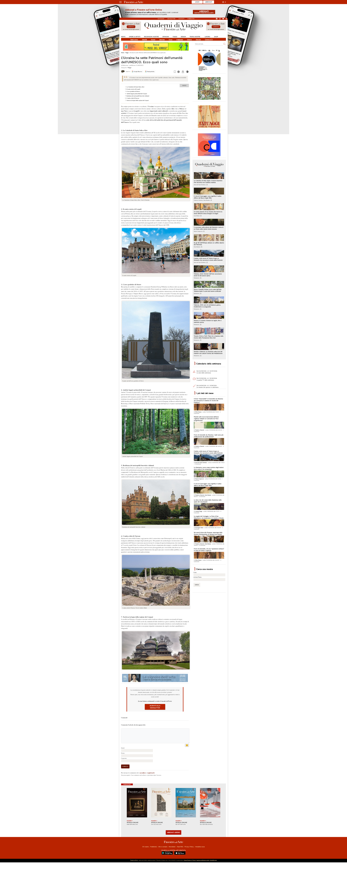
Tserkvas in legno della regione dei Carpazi (138, 100)
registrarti (150, 773)
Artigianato (179, 39)
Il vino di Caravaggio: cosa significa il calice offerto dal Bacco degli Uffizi (207, 197)
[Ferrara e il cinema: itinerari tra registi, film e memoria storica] (209, 315)
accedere (143, 773)
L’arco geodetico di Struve (133, 91)
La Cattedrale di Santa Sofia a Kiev (135, 87)
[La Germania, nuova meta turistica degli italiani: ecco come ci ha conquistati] (209, 474)
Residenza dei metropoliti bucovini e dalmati (138, 96)
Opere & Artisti (134, 37)
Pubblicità (191, 19)
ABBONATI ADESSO (173, 832)
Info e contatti (162, 847)
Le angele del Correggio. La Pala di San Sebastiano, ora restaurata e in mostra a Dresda (209, 517)
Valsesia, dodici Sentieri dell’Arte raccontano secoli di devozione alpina (208, 275)
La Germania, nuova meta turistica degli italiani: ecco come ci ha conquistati (209, 468)
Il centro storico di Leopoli (133, 89)
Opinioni (165, 37)
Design (183, 37)
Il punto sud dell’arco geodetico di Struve (133, 381)
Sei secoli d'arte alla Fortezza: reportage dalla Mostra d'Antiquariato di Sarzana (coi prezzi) (208, 533)
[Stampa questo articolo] (178, 72)
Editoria (189, 39)
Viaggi (175, 37)
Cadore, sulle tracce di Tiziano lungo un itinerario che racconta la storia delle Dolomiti (208, 259)
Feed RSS (180, 847)
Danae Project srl (188, 860)
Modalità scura (200, 847)
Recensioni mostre (151, 37)
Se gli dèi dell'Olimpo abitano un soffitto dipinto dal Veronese (209, 244)
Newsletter (171, 19)
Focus (170, 39)
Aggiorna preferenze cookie (202, 860)
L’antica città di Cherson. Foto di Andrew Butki (134, 608)
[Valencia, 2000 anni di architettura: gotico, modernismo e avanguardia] (209, 300)
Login (197, 2)
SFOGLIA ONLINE (132, 822)
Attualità (144, 39)
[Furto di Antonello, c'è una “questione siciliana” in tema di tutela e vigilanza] (209, 555)
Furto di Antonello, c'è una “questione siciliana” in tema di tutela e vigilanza (209, 550)
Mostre (153, 39)
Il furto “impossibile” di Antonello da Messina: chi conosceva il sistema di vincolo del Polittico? (208, 400)
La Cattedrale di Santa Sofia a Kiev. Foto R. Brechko (136, 200)
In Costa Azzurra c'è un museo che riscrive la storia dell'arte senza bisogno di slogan (208, 212)
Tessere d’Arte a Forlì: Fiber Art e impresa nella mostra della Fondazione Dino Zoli (208, 337)
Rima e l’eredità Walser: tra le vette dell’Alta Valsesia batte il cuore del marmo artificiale (207, 290)
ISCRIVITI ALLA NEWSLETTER (155, 707)
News (123, 37)
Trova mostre (195, 37)
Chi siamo (161, 19)
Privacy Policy (189, 847)
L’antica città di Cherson (133, 98)
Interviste (162, 39)
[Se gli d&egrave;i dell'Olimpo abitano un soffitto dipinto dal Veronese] (209, 238)
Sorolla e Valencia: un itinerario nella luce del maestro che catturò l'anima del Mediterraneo (208, 352)
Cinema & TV (209, 39)
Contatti (181, 19)
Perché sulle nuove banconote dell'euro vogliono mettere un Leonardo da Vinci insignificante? (206, 418)
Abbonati (208, 2)
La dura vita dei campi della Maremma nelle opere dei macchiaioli (207, 501)
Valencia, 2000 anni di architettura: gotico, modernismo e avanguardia (207, 306)
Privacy (194, 860)
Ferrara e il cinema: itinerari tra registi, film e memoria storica (207, 321)
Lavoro (207, 37)
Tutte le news (134, 39)
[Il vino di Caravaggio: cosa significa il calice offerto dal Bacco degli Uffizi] (209, 191)
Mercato (198, 39)
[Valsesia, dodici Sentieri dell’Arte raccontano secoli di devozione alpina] (209, 269)
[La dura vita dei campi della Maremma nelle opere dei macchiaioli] (209, 506)
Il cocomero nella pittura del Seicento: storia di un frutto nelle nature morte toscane (208, 228)
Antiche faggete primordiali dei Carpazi (137, 93)
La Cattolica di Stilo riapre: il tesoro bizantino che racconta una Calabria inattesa (208, 181)
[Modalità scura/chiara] (187, 72)
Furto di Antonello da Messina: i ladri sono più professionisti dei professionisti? (208, 436)
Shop (216, 37)
